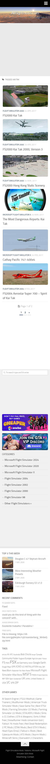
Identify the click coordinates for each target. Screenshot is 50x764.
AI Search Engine (10, 698)
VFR (12, 682)
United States (36, 678)
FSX (13, 662)
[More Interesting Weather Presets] (7, 574)
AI (8, 654)
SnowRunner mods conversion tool (25, 720)
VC (8, 682)
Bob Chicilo (26, 654)
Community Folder (10, 658)
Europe (28, 658)
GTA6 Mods (20, 727)
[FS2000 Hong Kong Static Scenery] (25, 166)
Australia (16, 655)
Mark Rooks (26, 671)
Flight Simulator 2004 (13, 289)
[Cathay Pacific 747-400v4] (25, 240)
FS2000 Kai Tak (12, 115)
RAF (3, 679)
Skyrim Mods (38, 734)
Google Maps (6, 667)
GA (18, 663)
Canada (39, 654)
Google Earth (39, 662)
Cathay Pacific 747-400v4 (19, 259)
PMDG (34, 675)
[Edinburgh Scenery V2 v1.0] (7, 586)
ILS (23, 666)
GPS (14, 666)
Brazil (34, 655)
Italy (40, 667)
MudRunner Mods (21, 702)
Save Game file (26, 705)
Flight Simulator (37, 659)
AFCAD (4, 655)
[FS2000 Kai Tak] (25, 96)
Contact (30, 757)
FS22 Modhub (27, 698)
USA (4, 682)
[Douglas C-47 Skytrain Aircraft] (7, 562)
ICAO (18, 666)
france (44, 659)
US (43, 679)
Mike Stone (17, 675)
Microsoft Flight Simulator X (17, 215)
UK (23, 678)
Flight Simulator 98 (15, 497)
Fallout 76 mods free (12, 723)
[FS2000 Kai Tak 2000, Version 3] (25, 130)
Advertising (21, 757)
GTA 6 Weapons (24, 716)
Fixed (5, 606)
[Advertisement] (25, 50)
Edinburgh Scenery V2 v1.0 (28, 582)
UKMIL (28, 679)
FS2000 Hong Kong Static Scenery (24, 185)
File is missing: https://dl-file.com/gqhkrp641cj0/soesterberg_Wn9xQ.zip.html (25, 637)
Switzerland (17, 679)
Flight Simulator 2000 (13, 111)
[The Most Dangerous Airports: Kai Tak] (25, 200)
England (21, 659)
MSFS (27, 674)
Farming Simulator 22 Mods (23, 709)
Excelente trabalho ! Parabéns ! (17, 626)
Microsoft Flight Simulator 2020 (22, 466)
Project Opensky (42, 675)
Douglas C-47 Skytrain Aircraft (30, 558)
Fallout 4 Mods (28, 730)
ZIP (16, 682)
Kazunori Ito (16, 670)
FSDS (7, 663)
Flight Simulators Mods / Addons (18, 750)
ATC (11, 654)
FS (3, 662)
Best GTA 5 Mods (36, 727)
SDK (7, 678)
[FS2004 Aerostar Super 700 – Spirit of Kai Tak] (25, 274)
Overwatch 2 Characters (31, 738)
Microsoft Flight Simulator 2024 (22, 459)
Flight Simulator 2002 (16, 484)
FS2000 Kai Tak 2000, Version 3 (23, 149)
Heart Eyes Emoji (10, 730)
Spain (11, 679)
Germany (23, 662)
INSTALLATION (31, 666)
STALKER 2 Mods (31, 713)
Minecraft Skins (10, 738)
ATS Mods (25, 734)
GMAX (30, 663)
